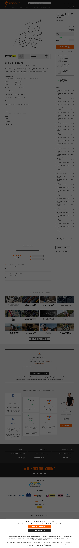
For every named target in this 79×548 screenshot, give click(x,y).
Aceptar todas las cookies (38, 527)
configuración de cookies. (51, 523)
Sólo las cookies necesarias (39, 530)
